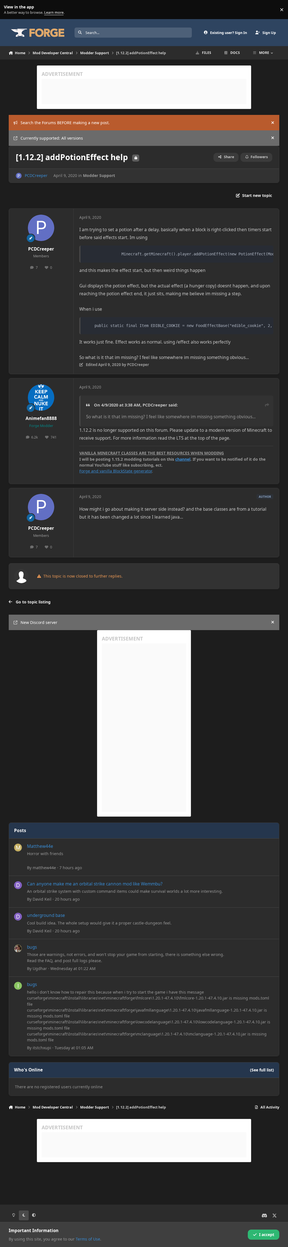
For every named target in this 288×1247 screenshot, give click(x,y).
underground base (46, 915)
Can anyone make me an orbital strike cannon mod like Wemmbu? (95, 884)
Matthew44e (40, 846)
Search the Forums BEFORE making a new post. (65, 122)
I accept (266, 1234)
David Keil (42, 899)
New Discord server (39, 622)
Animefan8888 (41, 418)
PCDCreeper (36, 175)
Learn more (11, 9)
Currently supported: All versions (52, 138)
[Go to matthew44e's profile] (18, 847)
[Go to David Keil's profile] (18, 885)
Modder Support (99, 175)
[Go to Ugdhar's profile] (18, 948)
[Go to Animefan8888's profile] (41, 397)
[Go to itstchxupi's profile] (18, 986)
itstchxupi (42, 1047)
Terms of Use (88, 1239)
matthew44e (44, 867)
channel (182, 459)
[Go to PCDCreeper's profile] (19, 176)
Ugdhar (40, 968)
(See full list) (262, 1070)
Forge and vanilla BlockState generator (115, 471)
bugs (32, 947)
